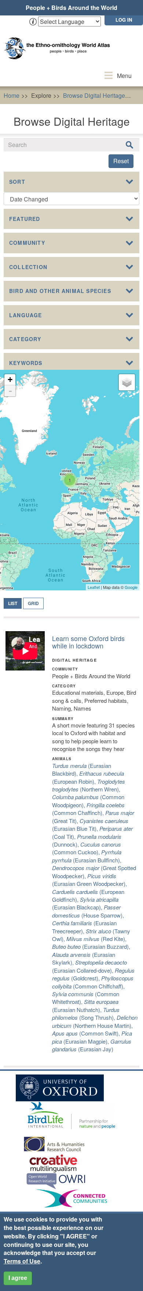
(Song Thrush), (86, 1013)
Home (11, 95)
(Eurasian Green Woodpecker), (89, 879)
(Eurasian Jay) (91, 1045)
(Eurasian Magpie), (92, 1037)
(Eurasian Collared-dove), (89, 966)
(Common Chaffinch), (88, 808)
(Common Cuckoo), (86, 848)
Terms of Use (22, 1261)
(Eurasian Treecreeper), (84, 926)
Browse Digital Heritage (94, 95)
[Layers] (127, 382)
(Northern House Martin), (95, 1021)
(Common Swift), (86, 1033)
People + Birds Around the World (71, 7)
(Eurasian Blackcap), (85, 903)
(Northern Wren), (88, 785)
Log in (123, 19)
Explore (41, 95)
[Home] (59, 41)
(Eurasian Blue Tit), (90, 824)
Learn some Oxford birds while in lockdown (88, 641)
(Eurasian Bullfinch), (86, 855)
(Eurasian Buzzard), (91, 946)
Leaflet (94, 587)
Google (131, 587)
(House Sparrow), (88, 911)
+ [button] (10, 379)
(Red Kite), (96, 939)
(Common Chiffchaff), (92, 982)
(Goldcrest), (93, 974)
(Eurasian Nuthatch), (85, 1005)
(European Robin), (88, 777)
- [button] (10, 391)
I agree (17, 1278)
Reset (121, 161)
